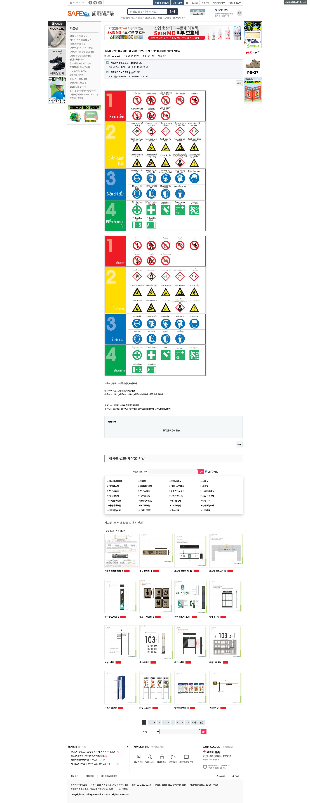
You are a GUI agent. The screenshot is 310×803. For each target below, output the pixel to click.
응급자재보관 (115, 505)
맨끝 (202, 722)
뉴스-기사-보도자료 (78, 78)
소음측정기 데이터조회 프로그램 (84, 94)
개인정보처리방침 (109, 776)
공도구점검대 (208, 495)
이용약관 (90, 776)
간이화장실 (145, 495)
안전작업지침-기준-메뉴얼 (81, 47)
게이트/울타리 (115, 481)
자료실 (74, 28)
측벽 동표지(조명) (182, 616)
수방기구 (206, 500)
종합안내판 (179, 662)
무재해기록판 (146, 485)
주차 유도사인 (111, 616)
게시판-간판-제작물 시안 (80, 39)
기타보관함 (176, 505)
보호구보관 (145, 505)
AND (216, 471)
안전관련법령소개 (78, 86)
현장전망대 (114, 495)
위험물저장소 (115, 500)
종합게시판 (114, 485)
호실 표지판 (145, 571)
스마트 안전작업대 (113, 571)
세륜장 (205, 485)
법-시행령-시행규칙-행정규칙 (83, 90)
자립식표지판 (145, 707)
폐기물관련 (176, 500)
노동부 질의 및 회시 (78, 71)
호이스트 (175, 510)
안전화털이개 (115, 510)
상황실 (205, 481)
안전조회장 (114, 490)
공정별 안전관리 (77, 98)
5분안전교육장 (177, 490)
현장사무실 (176, 481)
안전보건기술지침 (78, 43)
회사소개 (75, 776)
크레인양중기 (146, 510)
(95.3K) (126, 62)
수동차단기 (214, 707)
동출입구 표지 (215, 662)
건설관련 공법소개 (78, 82)
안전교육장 (145, 490)
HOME (222, 776)
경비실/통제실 (177, 485)
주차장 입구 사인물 (218, 571)
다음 (194, 722)
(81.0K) (125, 72)
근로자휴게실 (208, 490)
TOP (236, 776)
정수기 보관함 (110, 707)
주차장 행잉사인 (183, 571)
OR (209, 471)
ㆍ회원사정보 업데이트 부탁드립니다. (85, 759)
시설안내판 (109, 662)
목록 (239, 83)
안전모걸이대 (208, 505)
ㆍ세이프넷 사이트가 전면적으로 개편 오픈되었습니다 (92, 763)
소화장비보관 (146, 500)
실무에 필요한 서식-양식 (80, 63)
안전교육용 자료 (77, 59)
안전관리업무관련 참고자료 (82, 51)
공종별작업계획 (77, 74)
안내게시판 (214, 616)
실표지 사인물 (146, 616)
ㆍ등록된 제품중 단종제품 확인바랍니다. (87, 755)
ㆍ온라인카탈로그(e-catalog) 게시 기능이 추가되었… (93, 751)
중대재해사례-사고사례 (80, 67)
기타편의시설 (177, 495)
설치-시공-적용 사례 (79, 36)
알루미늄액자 (181, 707)
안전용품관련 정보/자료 (80, 55)
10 (187, 722)
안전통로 (206, 510)
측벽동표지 (144, 662)
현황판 (143, 481)
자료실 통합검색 (140, 471)
